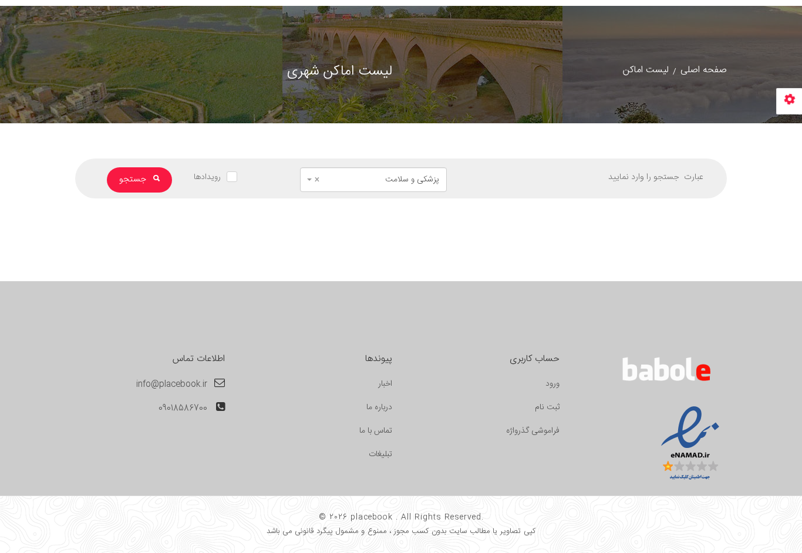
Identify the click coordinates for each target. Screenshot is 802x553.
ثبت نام (547, 407)
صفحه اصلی (703, 70)
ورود (552, 384)
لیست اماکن (646, 70)
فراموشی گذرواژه (533, 431)
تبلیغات (380, 454)
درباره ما (379, 407)
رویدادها (207, 177)
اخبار (385, 384)
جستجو (134, 179)
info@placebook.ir (171, 384)
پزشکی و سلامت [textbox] (377, 180)
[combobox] (373, 179)
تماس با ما (375, 431)
